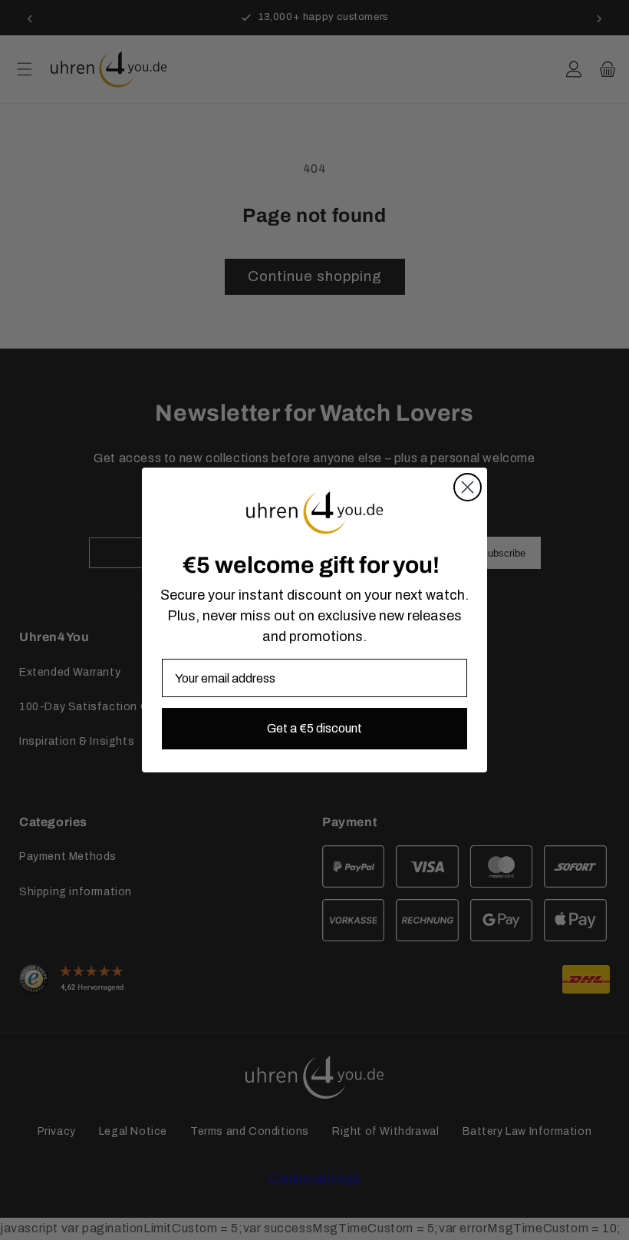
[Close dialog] (467, 487)
